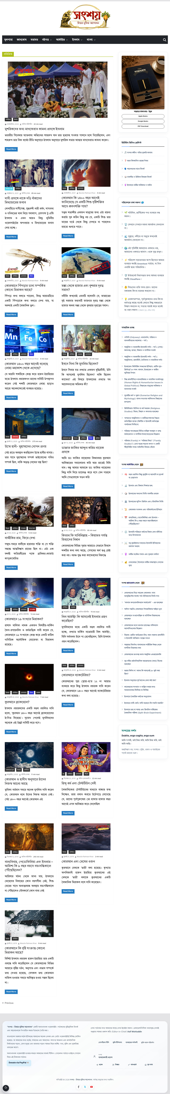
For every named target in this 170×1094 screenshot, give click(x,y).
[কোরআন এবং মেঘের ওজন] (86, 836)
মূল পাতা (150, 1065)
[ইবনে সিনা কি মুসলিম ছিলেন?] (86, 338)
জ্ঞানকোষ (21, 40)
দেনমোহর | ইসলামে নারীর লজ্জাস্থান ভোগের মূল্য (146, 564)
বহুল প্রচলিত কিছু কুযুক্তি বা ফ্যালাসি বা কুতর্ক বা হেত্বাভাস (146, 476)
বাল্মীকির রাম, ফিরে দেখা (20, 538)
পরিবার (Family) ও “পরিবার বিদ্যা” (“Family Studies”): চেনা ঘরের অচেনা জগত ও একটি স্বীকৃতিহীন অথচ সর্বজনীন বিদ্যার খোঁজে (142, 444)
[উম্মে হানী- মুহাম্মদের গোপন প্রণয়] (29, 421)
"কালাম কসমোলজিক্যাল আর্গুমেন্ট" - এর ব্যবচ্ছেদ (143, 603)
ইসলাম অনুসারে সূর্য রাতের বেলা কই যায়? (140, 680)
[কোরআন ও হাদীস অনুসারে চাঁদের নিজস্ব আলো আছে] (29, 755)
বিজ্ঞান (31, 276)
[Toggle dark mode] (6, 1088)
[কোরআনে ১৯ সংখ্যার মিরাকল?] (29, 593)
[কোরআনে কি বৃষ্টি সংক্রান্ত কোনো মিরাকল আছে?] (29, 923)
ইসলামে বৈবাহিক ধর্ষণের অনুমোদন (137, 697)
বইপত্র (45, 40)
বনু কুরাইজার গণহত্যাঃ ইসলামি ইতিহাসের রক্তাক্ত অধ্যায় (144, 544)
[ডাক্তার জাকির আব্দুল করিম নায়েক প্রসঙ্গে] (86, 422)
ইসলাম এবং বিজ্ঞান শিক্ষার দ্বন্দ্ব (140, 486)
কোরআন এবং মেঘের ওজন (78, 861)
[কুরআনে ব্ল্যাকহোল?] (29, 677)
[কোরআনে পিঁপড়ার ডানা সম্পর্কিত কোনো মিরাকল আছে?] (29, 260)
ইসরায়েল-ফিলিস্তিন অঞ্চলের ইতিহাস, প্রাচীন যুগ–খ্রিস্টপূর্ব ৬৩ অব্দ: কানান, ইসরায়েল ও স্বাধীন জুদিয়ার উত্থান (143, 370)
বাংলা (90, 40)
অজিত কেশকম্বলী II (85, 778)
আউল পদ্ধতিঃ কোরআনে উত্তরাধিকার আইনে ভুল (143, 609)
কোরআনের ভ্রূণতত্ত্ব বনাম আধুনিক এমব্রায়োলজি (142, 655)
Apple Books (143, 116)
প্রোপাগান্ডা (80, 188)
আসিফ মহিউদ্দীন (27, 124)
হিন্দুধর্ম (7, 528)
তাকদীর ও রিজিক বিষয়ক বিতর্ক (139, 177)
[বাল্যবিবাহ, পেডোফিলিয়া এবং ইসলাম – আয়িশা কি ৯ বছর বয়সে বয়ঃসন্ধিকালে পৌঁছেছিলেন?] (29, 837)
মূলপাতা (8, 40)
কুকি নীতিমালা (117, 1042)
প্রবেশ (101, 1065)
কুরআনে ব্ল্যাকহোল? (17, 702)
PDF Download (143, 126)
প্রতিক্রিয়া (8, 119)
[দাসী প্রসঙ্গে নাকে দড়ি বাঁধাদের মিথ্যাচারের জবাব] (29, 173)
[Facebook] (78, 1087)
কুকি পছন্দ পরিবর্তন (147, 1042)
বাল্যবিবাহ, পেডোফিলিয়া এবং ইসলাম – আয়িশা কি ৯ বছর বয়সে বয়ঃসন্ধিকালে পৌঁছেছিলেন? (29, 866)
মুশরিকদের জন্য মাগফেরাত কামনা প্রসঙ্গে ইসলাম (34, 129)
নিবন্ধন (117, 1065)
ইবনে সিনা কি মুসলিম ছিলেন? (80, 364)
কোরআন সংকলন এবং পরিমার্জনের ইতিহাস (145, 510)
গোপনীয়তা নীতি (104, 1042)
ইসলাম (75, 40)
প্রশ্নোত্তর (80, 354)
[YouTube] (91, 1087)
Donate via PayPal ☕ (19, 1063)
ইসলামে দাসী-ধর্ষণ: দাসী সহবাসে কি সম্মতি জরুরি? (143, 703)
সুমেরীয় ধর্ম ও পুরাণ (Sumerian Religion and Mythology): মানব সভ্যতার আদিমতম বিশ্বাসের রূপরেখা (143, 399)
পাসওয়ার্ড (134, 1065)
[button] (50, 40)
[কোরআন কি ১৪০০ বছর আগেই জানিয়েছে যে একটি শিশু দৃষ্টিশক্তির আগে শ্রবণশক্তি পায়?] (86, 173)
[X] (85, 1087)
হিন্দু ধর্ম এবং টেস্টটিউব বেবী (79, 783)
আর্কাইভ (60, 40)
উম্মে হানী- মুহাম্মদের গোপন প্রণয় (25, 446)
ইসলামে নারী (9, 188)
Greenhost (142, 264)
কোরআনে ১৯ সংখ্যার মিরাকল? (24, 619)
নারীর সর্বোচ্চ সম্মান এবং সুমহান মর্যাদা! (144, 554)
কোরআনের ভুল (67, 438)
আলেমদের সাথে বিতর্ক (135, 169)
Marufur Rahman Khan (87, 193)
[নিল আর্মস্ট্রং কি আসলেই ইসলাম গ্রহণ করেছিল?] (86, 592)
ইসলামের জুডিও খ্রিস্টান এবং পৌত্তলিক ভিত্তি (146, 502)
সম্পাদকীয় (32, 609)
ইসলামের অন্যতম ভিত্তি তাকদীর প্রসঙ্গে (144, 494)
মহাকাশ (38, 692)
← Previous (7, 1003)
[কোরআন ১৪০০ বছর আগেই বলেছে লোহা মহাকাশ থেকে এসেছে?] (29, 339)
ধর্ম (63, 774)
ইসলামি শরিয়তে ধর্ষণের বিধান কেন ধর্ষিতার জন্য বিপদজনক (145, 533)
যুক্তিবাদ (98, 438)
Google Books (143, 121)
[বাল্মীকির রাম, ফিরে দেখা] (29, 512)
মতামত (34, 40)
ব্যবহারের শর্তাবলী (131, 1042)
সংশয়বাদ (23, 528)
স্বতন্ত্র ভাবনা (32, 528)
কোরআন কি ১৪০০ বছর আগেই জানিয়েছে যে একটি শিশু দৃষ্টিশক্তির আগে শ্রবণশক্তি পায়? (83, 202)
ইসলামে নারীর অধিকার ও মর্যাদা (139, 185)
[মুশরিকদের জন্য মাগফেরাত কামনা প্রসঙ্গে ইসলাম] (57, 90)
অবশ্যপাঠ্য (15, 437)
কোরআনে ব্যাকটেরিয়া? (76, 675)
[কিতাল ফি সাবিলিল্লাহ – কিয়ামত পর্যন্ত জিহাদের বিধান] (86, 510)
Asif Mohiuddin (134, 1032)
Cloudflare (135, 279)
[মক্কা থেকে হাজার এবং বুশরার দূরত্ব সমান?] (86, 260)
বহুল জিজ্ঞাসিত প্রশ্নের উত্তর (137, 161)
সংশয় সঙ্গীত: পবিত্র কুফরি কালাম (139, 153)
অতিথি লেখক (26, 193)
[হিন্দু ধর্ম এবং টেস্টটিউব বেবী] (86, 757)
